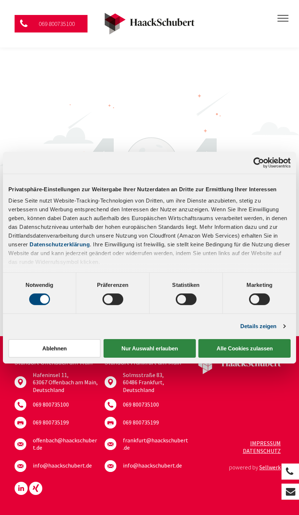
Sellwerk (270, 467)
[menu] (282, 18)
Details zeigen (258, 326)
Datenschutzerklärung (60, 244)
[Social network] (35, 489)
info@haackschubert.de (62, 465)
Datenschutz (262, 450)
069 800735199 (51, 422)
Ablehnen (54, 348)
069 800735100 (51, 404)
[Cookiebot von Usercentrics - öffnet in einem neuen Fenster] (259, 162)
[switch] (112, 299)
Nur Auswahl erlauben (149, 348)
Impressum (265, 443)
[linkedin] (21, 489)
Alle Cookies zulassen (245, 348)
